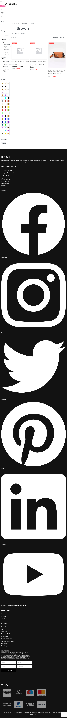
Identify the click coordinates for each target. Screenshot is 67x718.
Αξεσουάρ (17, 61)
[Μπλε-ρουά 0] (5, 122)
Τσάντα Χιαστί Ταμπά (54, 74)
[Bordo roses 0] (8, 86)
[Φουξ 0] (8, 130)
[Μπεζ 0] (2, 119)
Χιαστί (61, 71)
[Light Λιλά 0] (2, 92)
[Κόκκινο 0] (2, 110)
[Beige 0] (2, 83)
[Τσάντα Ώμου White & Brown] (38, 51)
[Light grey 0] (8, 89)
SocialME (34, 714)
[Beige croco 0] (5, 83)
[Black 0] (2, 86)
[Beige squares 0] (8, 83)
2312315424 (7, 171)
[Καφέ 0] (2, 107)
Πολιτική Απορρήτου (43, 712)
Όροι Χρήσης (52, 712)
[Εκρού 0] (2, 104)
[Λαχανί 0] (2, 113)
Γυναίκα (27, 61)
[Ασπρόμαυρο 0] (8, 98)
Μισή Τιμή (40, 61)
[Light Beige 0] (5, 89)
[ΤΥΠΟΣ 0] (2, 130)
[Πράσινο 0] (5, 125)
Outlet (13, 61)
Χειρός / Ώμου (56, 71)
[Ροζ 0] (2, 127)
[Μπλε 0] (5, 119)
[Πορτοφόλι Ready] (20, 51)
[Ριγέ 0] (8, 125)
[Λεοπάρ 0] (5, 113)
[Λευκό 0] (8, 113)
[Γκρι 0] (2, 101)
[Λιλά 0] (2, 116)
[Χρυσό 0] (5, 133)
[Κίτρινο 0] (8, 107)
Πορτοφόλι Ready (17, 66)
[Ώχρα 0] (8, 133)
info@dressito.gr (5, 179)
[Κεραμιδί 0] (5, 107)
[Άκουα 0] (5, 98)
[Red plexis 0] (8, 95)
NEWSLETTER (5, 651)
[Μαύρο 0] (5, 116)
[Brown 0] (2, 89)
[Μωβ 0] (8, 122)
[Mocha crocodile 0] (5, 92)
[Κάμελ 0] (8, 104)
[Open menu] (1, 2)
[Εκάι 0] (5, 101)
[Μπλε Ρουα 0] (8, 119)
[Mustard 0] (2, 95)
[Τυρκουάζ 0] (5, 130)
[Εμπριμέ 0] (5, 104)
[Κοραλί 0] (5, 110)
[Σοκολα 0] (8, 127)
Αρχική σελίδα (15, 23)
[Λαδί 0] (8, 110)
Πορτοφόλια (14, 64)
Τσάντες (45, 61)
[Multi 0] (8, 92)
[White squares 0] (2, 98)
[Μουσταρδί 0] (8, 116)
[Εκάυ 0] (8, 101)
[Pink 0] (5, 95)
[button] (2, 6)
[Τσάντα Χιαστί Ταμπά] (57, 55)
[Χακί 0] (2, 133)
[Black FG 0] (5, 86)
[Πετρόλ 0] (2, 125)
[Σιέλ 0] (5, 127)
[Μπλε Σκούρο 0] (2, 122)
